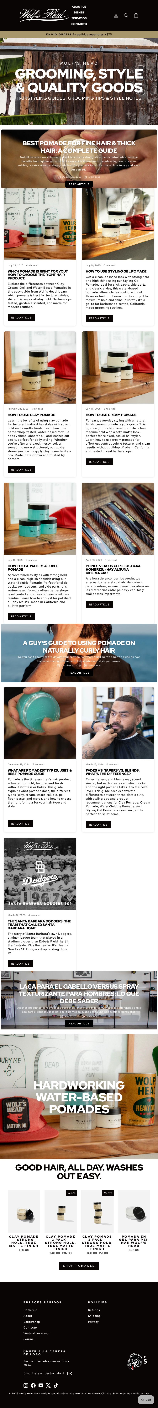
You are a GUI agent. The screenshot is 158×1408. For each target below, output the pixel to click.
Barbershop (32, 1322)
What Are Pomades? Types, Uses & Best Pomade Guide (40, 772)
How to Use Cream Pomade (111, 415)
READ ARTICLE (21, 317)
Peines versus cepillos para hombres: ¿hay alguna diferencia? (113, 569)
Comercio (30, 1310)
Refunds (94, 1310)
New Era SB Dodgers (23, 949)
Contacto (79, 24)
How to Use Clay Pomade (31, 415)
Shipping (94, 1316)
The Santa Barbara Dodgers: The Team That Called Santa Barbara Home (39, 924)
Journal (29, 1339)
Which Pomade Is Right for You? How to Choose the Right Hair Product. (38, 274)
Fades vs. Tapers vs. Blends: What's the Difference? (113, 772)
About (28, 1316)
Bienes (79, 12)
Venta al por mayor (37, 1333)
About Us (79, 7)
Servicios (79, 18)
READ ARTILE (20, 823)
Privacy (93, 1322)
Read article (79, 184)
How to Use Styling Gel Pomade (116, 271)
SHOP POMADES (79, 1266)
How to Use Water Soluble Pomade (33, 568)
